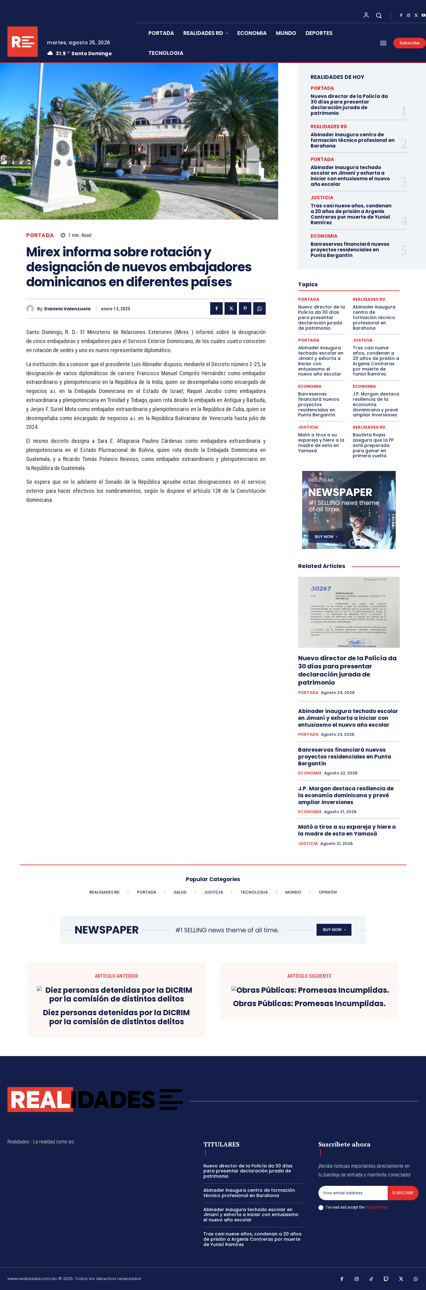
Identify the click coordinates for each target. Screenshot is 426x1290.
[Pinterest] (245, 308)
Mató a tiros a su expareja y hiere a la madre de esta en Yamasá (321, 442)
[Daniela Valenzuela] (31, 309)
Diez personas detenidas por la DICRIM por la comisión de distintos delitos (116, 1017)
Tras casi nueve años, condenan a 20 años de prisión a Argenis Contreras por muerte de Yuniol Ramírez (351, 214)
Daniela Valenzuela (67, 309)
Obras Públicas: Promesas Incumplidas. (309, 1003)
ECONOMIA (324, 236)
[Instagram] (408, 15)
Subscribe (403, 1193)
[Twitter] (416, 15)
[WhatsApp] (259, 308)
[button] (378, 15)
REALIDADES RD (329, 126)
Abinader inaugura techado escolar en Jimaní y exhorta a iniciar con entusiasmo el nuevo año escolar (350, 175)
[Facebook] (401, 15)
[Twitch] (386, 1279)
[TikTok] (371, 1279)
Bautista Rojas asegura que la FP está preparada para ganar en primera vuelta (373, 445)
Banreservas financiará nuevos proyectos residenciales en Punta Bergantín (350, 250)
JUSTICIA (322, 197)
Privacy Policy (376, 1207)
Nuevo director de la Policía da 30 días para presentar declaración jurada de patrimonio (349, 104)
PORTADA (40, 235)
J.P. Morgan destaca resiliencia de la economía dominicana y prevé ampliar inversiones (376, 404)
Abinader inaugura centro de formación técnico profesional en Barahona (353, 140)
